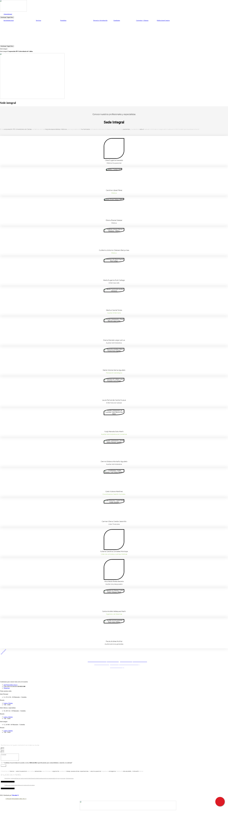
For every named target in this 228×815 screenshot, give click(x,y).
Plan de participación (22, 778)
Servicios (38, 20)
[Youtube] (10, 766)
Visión (29, 778)
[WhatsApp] (15, 766)
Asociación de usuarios (47, 778)
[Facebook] (2, 766)
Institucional (10, 20)
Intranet (10, 14)
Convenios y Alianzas (142, 20)
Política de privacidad (10, 785)
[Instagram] (4, 766)
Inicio (5, 20)
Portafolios (63, 20)
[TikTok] (7, 766)
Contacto (167, 20)
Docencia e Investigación (100, 20)
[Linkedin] (12, 766)
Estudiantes (117, 20)
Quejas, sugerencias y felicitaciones (63, 778)
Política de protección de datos (26, 785)
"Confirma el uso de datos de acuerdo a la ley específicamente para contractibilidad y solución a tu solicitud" (38, 763)
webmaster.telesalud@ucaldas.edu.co (16, 799)
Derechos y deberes (10, 778)
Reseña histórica (36, 778)
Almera (6, 14)
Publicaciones (161, 20)
